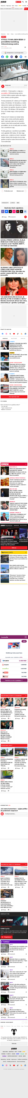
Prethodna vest (8, 191)
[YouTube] (17, 211)
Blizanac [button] (8, 1026)
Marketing (3, 1059)
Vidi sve (14, 547)
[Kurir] (3, 2)
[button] (25, 47)
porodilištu (4, 93)
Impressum (14, 1059)
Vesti (8, 34)
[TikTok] (21, 211)
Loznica (12, 202)
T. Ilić (5, 46)
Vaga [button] (22, 1026)
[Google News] (25, 211)
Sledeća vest (20, 191)
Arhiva (4, 1061)
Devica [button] (18, 1026)
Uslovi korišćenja (21, 1061)
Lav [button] (15, 1026)
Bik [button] (5, 1026)
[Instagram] (14, 211)
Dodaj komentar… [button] (10, 814)
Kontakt (8, 1059)
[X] (10, 211)
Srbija (12, 34)
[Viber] (2, 211)
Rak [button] (12, 1026)
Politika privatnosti (11, 1061)
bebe (18, 202)
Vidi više (14, 1043)
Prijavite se (7, 937)
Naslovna (3, 34)
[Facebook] (6, 211)
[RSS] (22, 334)
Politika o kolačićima (22, 1059)
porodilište (5, 202)
